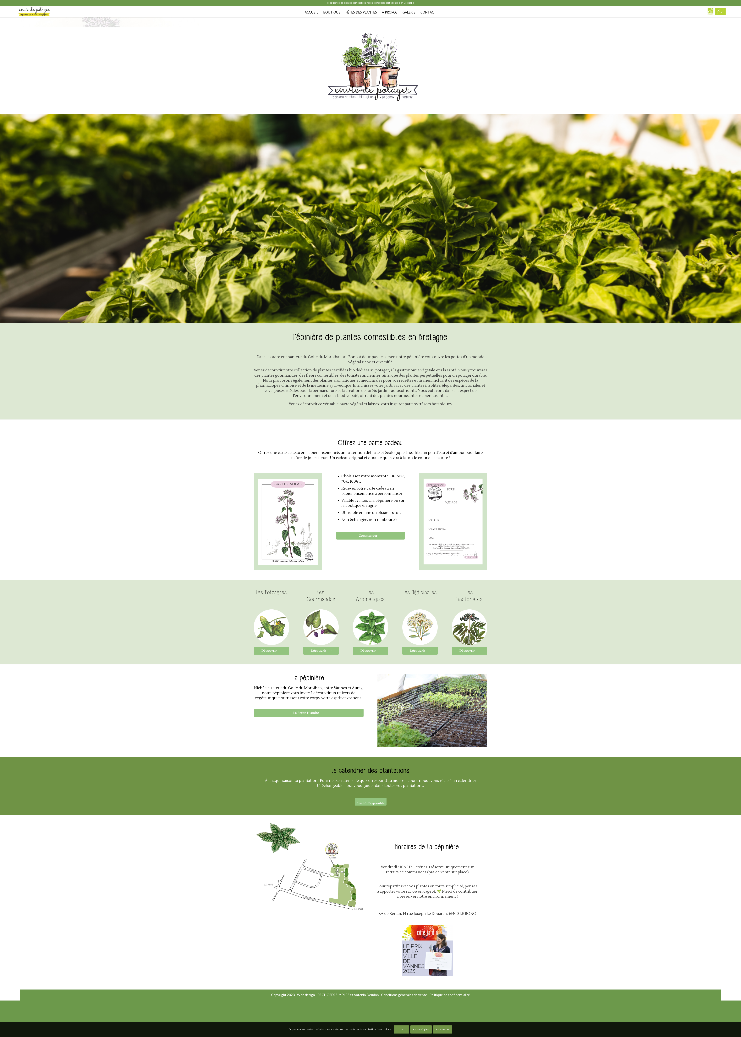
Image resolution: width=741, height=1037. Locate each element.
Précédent (386, 710)
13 (451, 743)
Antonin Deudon (366, 995)
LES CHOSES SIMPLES (332, 995)
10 (441, 743)
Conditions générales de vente (404, 995)
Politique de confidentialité (449, 995)
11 (444, 743)
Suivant (478, 710)
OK (401, 1029)
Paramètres (442, 1029)
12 (448, 743)
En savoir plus (421, 1029)
